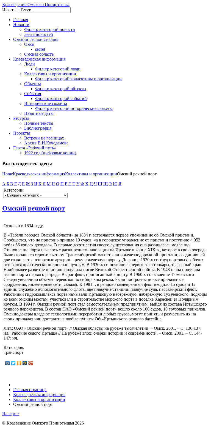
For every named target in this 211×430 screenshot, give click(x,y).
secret (40, 49)
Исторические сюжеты (45, 103)
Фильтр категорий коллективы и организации (78, 78)
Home (7, 174)
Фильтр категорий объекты (60, 88)
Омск (29, 44)
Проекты (21, 133)
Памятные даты (39, 113)
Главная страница (29, 389)
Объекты (32, 83)
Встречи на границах (44, 138)
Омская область (39, 54)
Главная (20, 19)
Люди (29, 64)
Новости (21, 24)
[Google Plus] (31, 363)
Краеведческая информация (39, 59)
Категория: (14, 347)
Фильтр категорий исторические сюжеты (74, 108)
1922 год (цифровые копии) (50, 152)
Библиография (37, 128)
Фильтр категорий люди (57, 69)
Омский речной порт (33, 208)
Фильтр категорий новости (49, 29)
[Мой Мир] (25, 363)
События (32, 93)
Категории (14, 190)
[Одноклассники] (19, 363)
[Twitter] (13, 363)
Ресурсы (21, 118)
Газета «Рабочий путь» (34, 148)
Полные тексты (38, 123)
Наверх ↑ (10, 413)
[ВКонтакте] (7, 363)
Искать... (10, 9)
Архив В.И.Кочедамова (46, 143)
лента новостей (38, 34)
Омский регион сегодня (35, 39)
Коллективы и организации (50, 74)
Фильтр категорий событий (61, 98)
